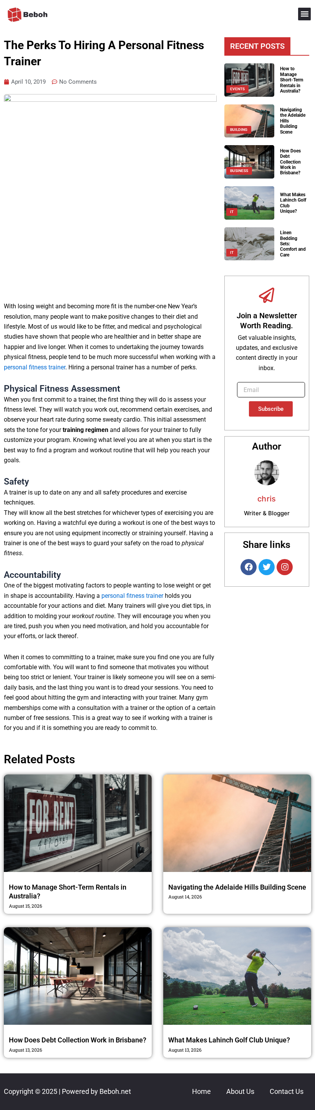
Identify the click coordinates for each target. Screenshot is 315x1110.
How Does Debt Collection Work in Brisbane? (290, 162)
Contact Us (286, 1091)
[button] (304, 14)
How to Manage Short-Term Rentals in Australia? (291, 80)
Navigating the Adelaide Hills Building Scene (237, 887)
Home (201, 1091)
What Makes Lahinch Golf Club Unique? (229, 1040)
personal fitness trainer (34, 367)
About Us (240, 1091)
